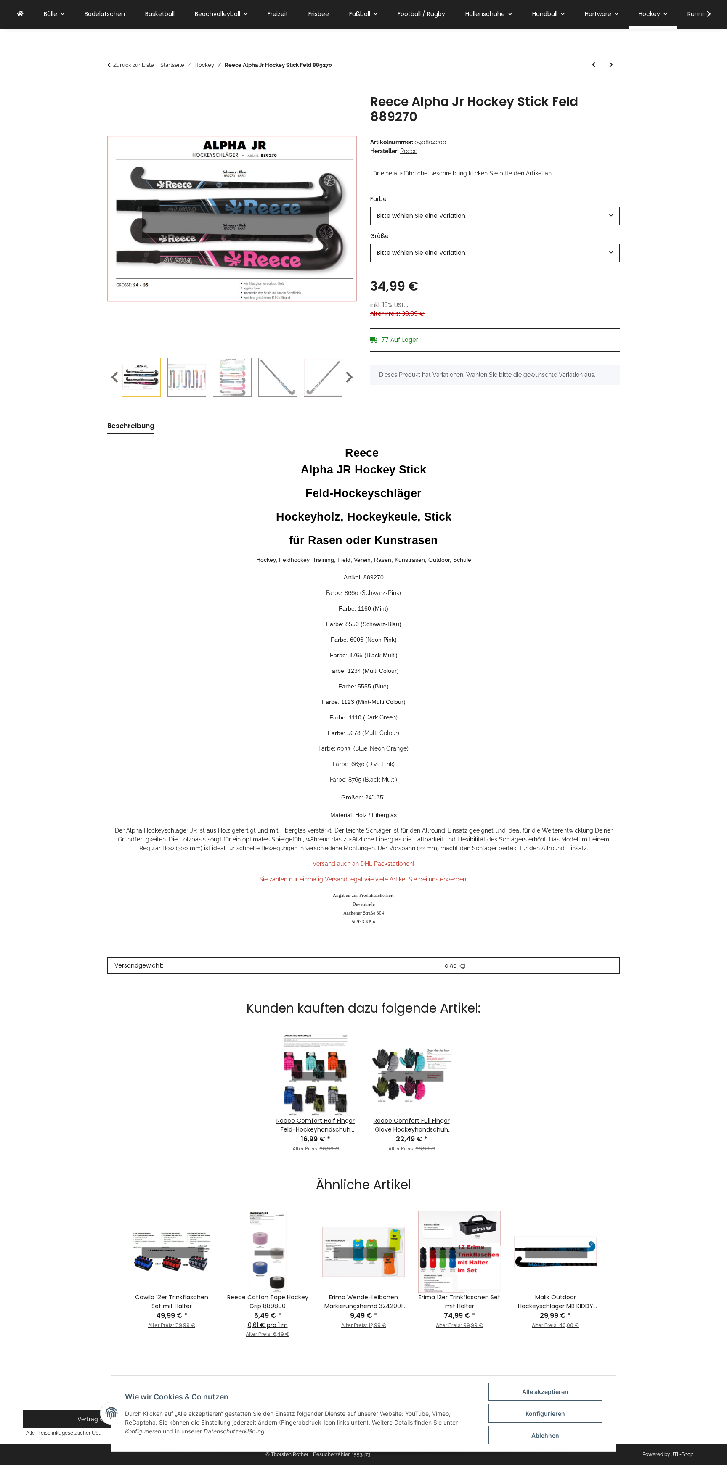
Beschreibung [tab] (130, 426)
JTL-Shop (682, 1454)
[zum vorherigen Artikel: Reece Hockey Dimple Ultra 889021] (593, 65)
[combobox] (495, 216)
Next (349, 377)
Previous (114, 377)
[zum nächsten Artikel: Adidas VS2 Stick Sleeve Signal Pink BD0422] (611, 65)
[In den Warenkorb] (114, 89)
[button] (703, 14)
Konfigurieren (545, 1413)
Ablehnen (545, 1435)
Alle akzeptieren (545, 1391)
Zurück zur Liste (133, 65)
